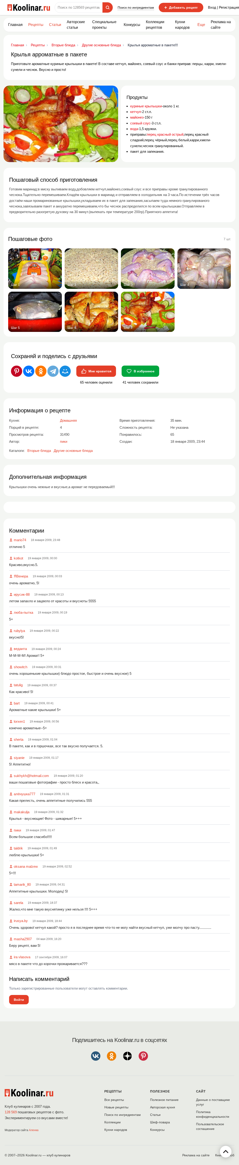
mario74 (20, 540)
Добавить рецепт (181, 7)
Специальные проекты (104, 24)
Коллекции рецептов (155, 24)
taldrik (18, 848)
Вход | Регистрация (223, 7)
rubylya (19, 631)
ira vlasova (22, 957)
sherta (18, 739)
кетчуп (135, 112)
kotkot (18, 558)
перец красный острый (165, 134)
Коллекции (112, 1122)
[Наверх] (226, 1152)
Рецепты (35, 25)
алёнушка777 (24, 794)
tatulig (18, 685)
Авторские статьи (76, 24)
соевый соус (140, 123)
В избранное (144, 371)
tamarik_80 (22, 884)
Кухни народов (182, 24)
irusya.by (21, 921)
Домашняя (68, 420)
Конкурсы (132, 25)
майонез (137, 117)
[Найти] (107, 7)
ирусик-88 (22, 594)
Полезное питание (164, 1100)
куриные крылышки (146, 106)
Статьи (155, 1115)
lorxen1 (19, 721)
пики (17, 830)
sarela (18, 903)
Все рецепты (114, 1100)
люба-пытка (23, 612)
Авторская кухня (162, 1107)
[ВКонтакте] (28, 371)
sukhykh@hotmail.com (31, 776)
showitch (20, 667)
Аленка (34, 1130)
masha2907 (23, 939)
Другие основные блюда (73, 451)
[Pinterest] (16, 371)
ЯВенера (21, 576)
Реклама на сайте (221, 24)
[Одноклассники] (40, 371)
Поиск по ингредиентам (136, 7)
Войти (19, 1000)
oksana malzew (26, 866)
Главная (15, 25)
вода (134, 129)
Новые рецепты (116, 1107)
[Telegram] (53, 371)
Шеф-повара (160, 1122)
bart (17, 703)
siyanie (19, 758)
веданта (20, 649)
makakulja (21, 812)
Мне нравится (99, 371)
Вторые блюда (39, 451)
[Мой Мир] (65, 371)
